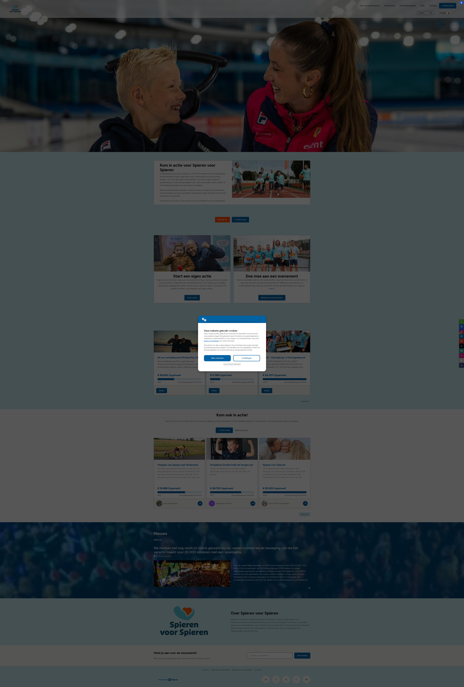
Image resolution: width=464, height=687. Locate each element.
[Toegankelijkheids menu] (461, 2)
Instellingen (247, 358)
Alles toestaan (217, 358)
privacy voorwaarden (211, 341)
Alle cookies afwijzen (232, 364)
